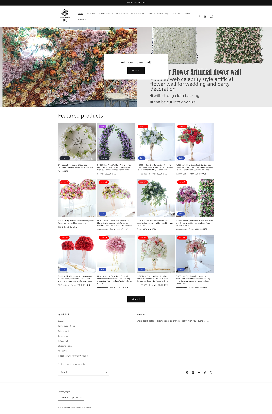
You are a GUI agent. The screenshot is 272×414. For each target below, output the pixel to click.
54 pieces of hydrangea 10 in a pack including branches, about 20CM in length (75, 166)
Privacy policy (64, 331)
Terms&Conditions (66, 326)
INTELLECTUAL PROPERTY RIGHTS (73, 356)
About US (62, 351)
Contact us (63, 336)
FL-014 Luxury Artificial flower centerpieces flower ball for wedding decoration (76, 222)
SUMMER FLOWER (70, 407)
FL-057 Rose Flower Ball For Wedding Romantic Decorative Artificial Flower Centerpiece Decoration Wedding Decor (153, 278)
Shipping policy (65, 346)
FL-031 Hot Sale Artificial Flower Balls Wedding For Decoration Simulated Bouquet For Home (155, 223)
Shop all (136, 70)
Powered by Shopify (84, 407)
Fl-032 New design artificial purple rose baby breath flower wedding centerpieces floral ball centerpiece (194, 223)
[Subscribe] (106, 372)
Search (61, 321)
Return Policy (64, 341)
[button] (105, 13)
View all (136, 299)
